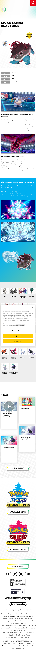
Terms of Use (8, 610)
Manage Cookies (18, 330)
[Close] (32, 307)
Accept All (18, 341)
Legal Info (28, 610)
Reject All (18, 336)
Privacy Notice (19, 610)
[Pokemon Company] (18, 598)
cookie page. (21, 325)
